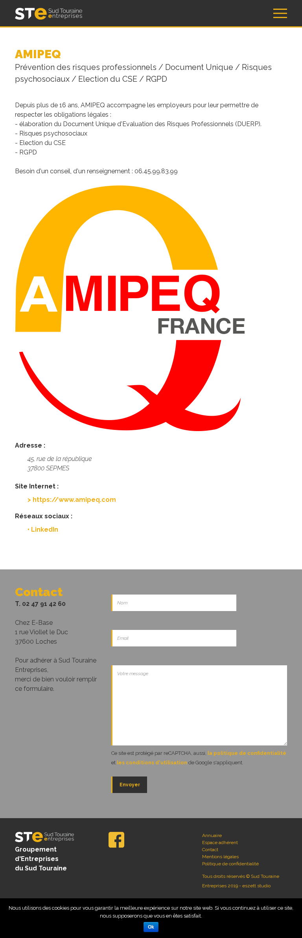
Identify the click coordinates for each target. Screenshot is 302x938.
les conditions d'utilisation (152, 762)
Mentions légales (220, 856)
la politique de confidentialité (247, 753)
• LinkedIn (43, 529)
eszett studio (256, 885)
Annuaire (212, 835)
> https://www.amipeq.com (72, 499)
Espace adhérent (220, 842)
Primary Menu (280, 13)
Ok (151, 927)
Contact (210, 849)
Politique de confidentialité (230, 863)
